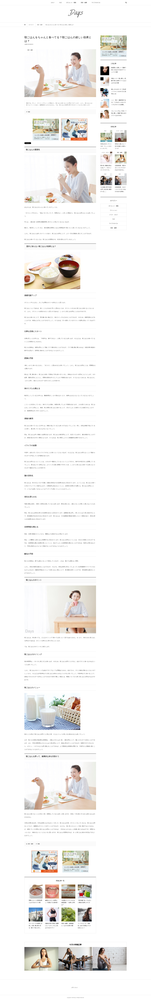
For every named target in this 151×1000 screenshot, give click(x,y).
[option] (41, 959)
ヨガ (60, 2)
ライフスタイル (96, 2)
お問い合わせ (74, 987)
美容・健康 (84, 2)
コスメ (52, 2)
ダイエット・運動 (71, 2)
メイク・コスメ (113, 214)
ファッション (113, 210)
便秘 (29, 112)
